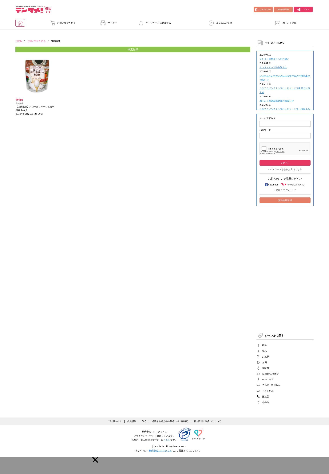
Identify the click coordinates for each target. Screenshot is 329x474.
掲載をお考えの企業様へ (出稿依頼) (170, 421)
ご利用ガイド (115, 421)
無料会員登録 (283, 9)
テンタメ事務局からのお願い (274, 59)
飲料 (264, 345)
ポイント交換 (289, 22)
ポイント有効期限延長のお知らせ (277, 100)
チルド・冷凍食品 (271, 385)
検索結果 (133, 49)
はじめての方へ (264, 9)
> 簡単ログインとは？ (285, 190)
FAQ (144, 421)
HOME (18, 41)
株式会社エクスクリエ (160, 450)
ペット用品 (268, 391)
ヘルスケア (268, 379)
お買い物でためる (66, 22)
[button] (95, 460)
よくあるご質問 (224, 22)
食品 (264, 351)
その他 (265, 402)
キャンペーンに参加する (158, 22)
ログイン (305, 9)
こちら (167, 440)
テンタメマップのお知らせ (273, 67)
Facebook (273, 184)
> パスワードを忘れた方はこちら (285, 169)
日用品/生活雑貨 (270, 373)
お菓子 (265, 356)
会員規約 (131, 421)
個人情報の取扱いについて (207, 421)
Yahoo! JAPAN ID (295, 184)
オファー (112, 22)
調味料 (265, 368)
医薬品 (265, 396)
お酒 (264, 362)
